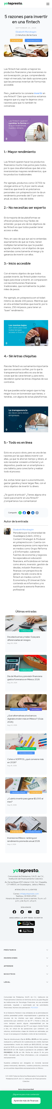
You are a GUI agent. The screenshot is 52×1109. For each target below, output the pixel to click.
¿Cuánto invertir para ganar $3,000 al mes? (25, 800)
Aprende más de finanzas (26, 1100)
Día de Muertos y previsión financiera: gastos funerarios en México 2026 (25, 678)
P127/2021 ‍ (34, 1008)
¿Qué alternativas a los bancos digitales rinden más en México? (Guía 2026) (25, 718)
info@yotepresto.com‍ (29, 894)
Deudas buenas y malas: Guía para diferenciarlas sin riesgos (23, 638)
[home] (13, 2)
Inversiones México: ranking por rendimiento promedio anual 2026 (23, 839)
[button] (48, 4)
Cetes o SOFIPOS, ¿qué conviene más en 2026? (25, 761)
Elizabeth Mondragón (26, 31)
